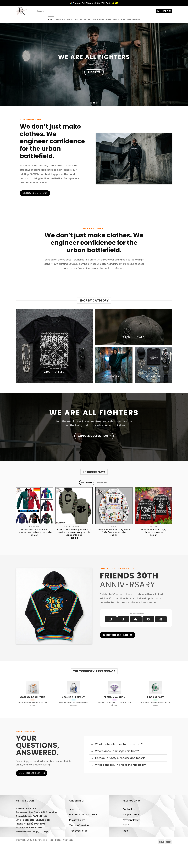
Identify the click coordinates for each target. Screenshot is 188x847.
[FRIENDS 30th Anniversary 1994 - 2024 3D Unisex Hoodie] (114, 505)
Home (51, 19)
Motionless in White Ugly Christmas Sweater (153, 531)
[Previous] (16, 517)
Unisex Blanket (82, 19)
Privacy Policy (77, 820)
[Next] (172, 517)
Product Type (63, 19)
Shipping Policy (131, 814)
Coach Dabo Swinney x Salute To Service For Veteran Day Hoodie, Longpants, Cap (74, 532)
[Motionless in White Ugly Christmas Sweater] (153, 505)
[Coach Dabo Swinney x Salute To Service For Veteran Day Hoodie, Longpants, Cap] (74, 505)
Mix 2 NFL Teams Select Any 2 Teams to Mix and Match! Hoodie (34, 531)
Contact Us (119, 19)
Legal (125, 830)
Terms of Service (79, 825)
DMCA (126, 825)
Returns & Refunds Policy (83, 814)
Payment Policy (131, 820)
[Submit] (158, 11)
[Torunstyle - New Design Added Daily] (23, 11)
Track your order (101, 19)
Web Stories (133, 19)
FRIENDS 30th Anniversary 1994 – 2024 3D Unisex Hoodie (114, 531)
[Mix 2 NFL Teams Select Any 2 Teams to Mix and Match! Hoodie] (34, 505)
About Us (74, 809)
